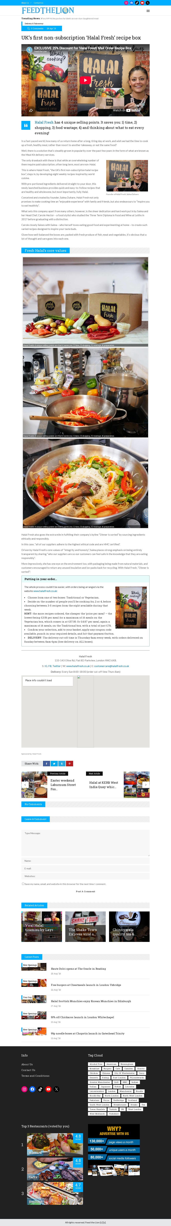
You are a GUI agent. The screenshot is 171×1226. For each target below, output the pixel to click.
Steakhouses (120, 1104)
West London (134, 1109)
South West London (99, 1104)
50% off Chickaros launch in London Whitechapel (82, 1017)
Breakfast (95, 1068)
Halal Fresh (44, 122)
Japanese (106, 1086)
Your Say (27, 997)
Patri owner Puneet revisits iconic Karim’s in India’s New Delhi (69, 18)
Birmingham (127, 1064)
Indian (135, 1082)
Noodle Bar (95, 1095)
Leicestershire (97, 1091)
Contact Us (38, 3)
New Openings (30, 965)
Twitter (56, 666)
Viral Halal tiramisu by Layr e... (39, 929)
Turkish (113, 1109)
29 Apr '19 (51, 28)
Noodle (139, 1091)
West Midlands (97, 1113)
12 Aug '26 (55, 1038)
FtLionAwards (137, 1077)
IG (46, 666)
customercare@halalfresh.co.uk (111, 666)
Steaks (134, 1104)
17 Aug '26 (56, 1006)
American (112, 1064)
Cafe (118, 1068)
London (112, 1091)
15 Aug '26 (55, 1022)
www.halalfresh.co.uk (45, 590)
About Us (25, 3)
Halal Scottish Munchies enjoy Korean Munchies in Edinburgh (91, 1001)
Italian (93, 1086)
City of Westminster (124, 1073)
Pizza (106, 1100)
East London (119, 1077)
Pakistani (94, 1100)
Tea (143, 1104)
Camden (128, 1068)
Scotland (132, 1100)
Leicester (129, 1086)
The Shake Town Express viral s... (83, 931)
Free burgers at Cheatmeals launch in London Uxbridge (86, 985)
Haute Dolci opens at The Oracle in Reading (78, 968)
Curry (141, 1073)
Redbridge (119, 1100)
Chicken (94, 1073)
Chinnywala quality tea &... (125, 931)
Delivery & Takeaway (34, 23)
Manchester (126, 1091)
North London (112, 1095)
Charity (141, 1068)
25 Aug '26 (56, 973)
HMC (125, 1082)
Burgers (107, 1068)
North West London (132, 1095)
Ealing (105, 1077)
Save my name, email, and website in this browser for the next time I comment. (65, 884)
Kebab (118, 1086)
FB (49, 666)
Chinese (106, 1073)
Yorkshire (114, 1113)
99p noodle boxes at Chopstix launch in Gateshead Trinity (87, 1033)
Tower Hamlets (97, 1109)
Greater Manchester (100, 1082)
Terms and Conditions (35, 1075)
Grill (116, 1082)
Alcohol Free (96, 1064)
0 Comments (37, 28)
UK (122, 1109)
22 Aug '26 (56, 989)
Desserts (94, 1077)
